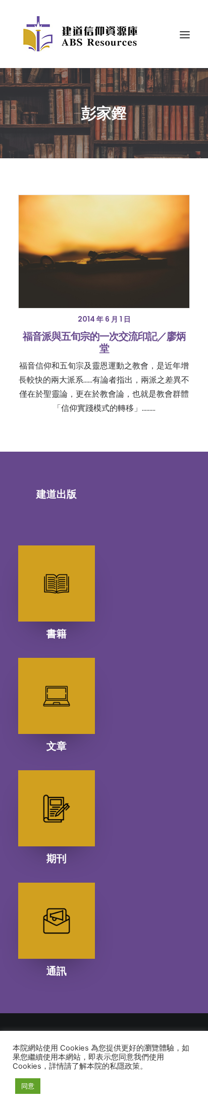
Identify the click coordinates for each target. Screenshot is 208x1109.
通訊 (56, 971)
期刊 (56, 858)
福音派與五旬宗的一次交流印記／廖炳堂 (104, 342)
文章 (56, 746)
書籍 (56, 634)
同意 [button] (27, 1086)
